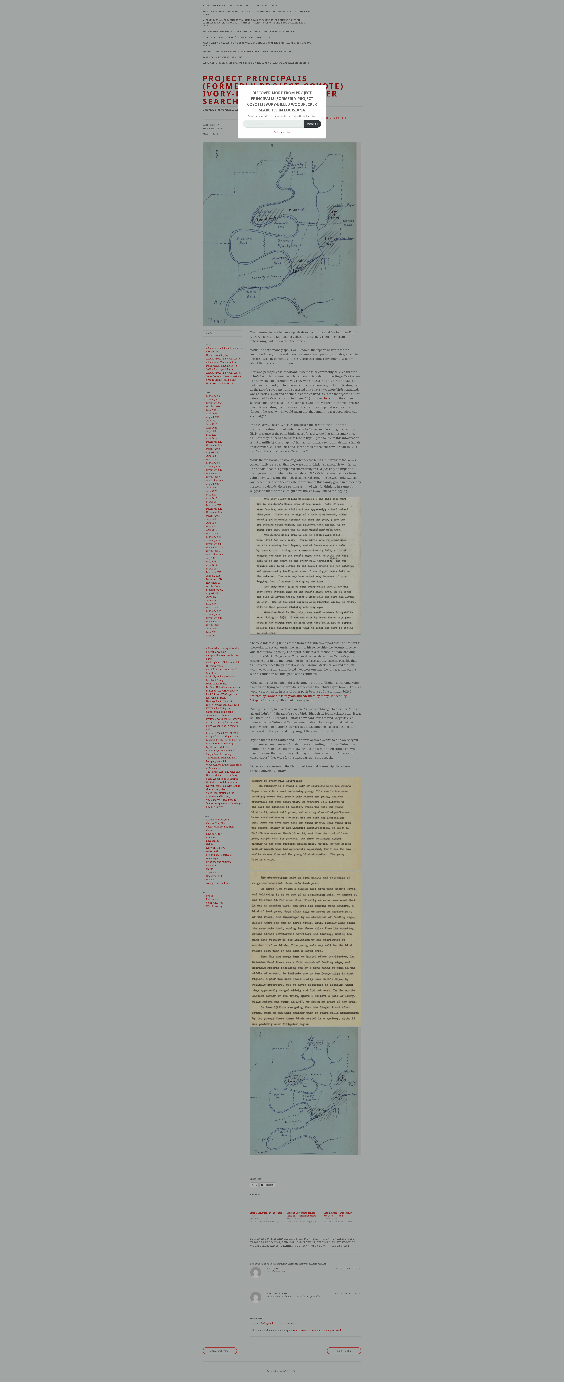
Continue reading (282, 132)
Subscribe (312, 123)
